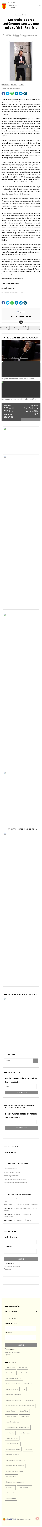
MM (24, 1389)
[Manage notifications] (37, 1518)
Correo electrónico (12, 1082)
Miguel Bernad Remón (13, 1400)
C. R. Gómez (10, 1487)
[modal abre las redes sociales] (25, 93)
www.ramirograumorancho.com (12, 293)
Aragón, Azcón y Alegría (12, 1172)
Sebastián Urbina (25, 1373)
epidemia (15, 328)
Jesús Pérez (24, 1411)
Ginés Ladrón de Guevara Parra (16, 1460)
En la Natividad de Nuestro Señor (15, 1179)
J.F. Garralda (10, 1433)
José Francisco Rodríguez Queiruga (17, 1427)
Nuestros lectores (12, 1389)
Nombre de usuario (10, 1237)
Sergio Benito (10, 1373)
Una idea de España (10, 1169)
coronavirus (34, 328)
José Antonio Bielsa (12, 1444)
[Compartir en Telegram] (21, 93)
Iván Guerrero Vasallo (13, 1449)
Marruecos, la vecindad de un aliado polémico (20, 399)
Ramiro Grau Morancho (12, 88)
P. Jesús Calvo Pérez (13, 1384)
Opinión (21, 84)
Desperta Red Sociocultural (15, 1482)
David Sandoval (11, 1476)
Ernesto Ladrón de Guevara (15, 1471)
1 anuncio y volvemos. (23, 1220)
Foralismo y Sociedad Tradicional (27, 1205)
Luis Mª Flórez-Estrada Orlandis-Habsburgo (20, 1405)
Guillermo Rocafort (12, 1455)
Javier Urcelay (10, 1411)
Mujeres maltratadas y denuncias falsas (18, 379)
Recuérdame (10, 1263)
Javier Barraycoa (24, 1433)
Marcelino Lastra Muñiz (13, 1395)
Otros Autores (28, 1384)
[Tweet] (7, 93)
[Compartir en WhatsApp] (12, 93)
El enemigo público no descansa (15, 358)
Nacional (14, 84)
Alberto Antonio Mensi (13, 1493)
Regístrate (7, 1269)
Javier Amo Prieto (12, 1438)
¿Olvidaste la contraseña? (12, 1267)
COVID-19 (24, 328)
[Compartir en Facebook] (3, 93)
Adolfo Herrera (11, 1498)
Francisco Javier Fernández (15, 1466)
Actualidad (5, 84)
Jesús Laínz (25, 1416)
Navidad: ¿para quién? (11, 1176)
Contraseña (8, 1246)
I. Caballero (28, 1449)
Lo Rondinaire (29, 1400)
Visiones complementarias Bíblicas (16, 1183)
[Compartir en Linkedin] (16, 93)
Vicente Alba (10, 1367)
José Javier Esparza (12, 1422)
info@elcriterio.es (24, 1519)
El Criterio (12, 2)
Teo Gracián (23, 1367)
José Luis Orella (11, 1416)
